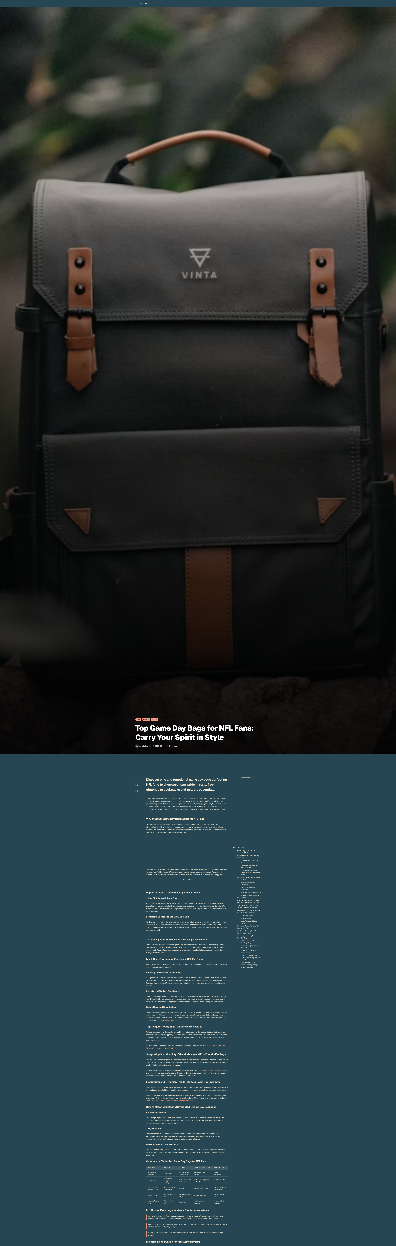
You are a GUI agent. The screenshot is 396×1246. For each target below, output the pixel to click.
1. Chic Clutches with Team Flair (249, 862)
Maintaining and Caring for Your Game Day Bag (247, 937)
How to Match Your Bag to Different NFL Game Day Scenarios (248, 911)
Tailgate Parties (246, 918)
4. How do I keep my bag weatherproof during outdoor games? (250, 958)
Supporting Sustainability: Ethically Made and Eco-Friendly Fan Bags (248, 901)
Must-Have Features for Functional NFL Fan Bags (248, 879)
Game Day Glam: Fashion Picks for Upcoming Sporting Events (169, 1101)
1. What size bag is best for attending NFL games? (250, 942)
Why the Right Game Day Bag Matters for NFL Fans (246, 852)
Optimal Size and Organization (251, 892)
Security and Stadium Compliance (248, 889)
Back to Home (144, 3)
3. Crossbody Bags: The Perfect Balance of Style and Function (250, 873)
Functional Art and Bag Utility (167, 1020)
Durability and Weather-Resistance (248, 884)
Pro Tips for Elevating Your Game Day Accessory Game (248, 932)
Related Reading (247, 968)
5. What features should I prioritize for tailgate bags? (249, 964)
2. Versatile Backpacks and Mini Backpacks (249, 867)
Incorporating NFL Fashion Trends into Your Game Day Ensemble (248, 906)
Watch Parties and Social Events (249, 922)
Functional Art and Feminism (211, 1070)
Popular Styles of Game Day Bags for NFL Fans (248, 857)
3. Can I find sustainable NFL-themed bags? (250, 952)
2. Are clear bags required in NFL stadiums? (250, 947)
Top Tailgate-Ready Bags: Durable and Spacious (248, 896)
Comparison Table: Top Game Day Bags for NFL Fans (248, 927)
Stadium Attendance (247, 915)
